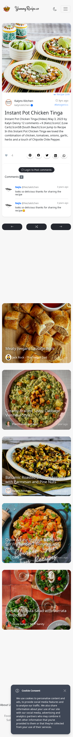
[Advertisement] (36, 268)
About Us (6, 705)
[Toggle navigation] (65, 8)
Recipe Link (63, 94)
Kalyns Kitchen (23, 101)
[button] (38, 155)
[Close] (65, 690)
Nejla (18, 187)
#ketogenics (61, 104)
